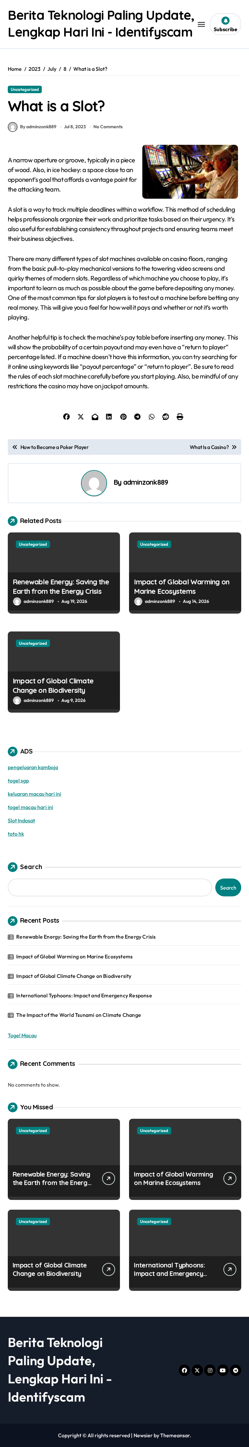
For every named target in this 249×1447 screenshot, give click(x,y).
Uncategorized (25, 89)
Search (31, 867)
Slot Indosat (21, 820)
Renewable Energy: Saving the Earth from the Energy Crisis (61, 586)
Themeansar (175, 1435)
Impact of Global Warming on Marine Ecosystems (181, 586)
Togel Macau (22, 1035)
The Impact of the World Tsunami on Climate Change (78, 1015)
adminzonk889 (145, 482)
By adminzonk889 (38, 127)
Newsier (143, 1435)
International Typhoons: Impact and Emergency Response (84, 995)
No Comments (108, 127)
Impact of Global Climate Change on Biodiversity (53, 685)
